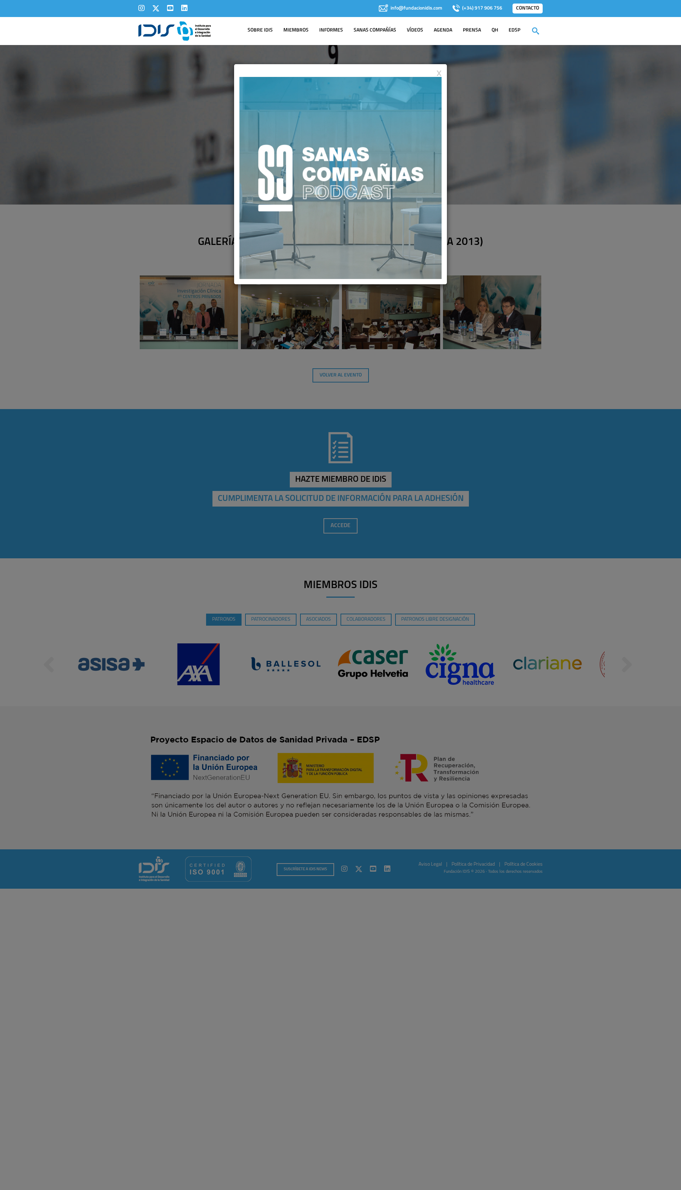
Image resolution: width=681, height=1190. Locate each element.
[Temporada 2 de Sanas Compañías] (340, 177)
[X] (156, 8)
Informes (331, 30)
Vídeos (415, 30)
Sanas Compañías (375, 30)
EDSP (514, 30)
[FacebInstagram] (141, 8)
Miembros (296, 30)
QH (495, 30)
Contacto (527, 8)
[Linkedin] (184, 8)
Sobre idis (260, 30)
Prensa (472, 30)
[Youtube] (170, 8)
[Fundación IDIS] (174, 30)
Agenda (443, 30)
